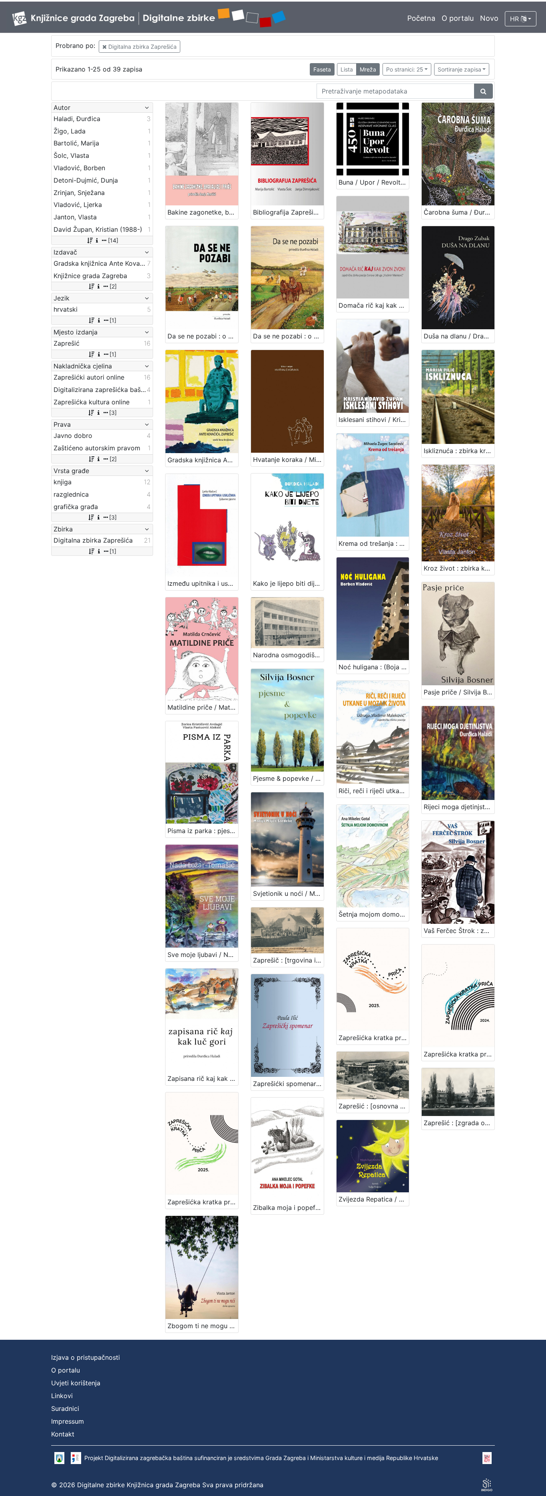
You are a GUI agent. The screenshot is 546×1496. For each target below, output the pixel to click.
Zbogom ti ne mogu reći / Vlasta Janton (202, 1326)
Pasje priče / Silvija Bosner (459, 692)
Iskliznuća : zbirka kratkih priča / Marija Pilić (459, 451)
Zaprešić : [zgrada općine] (459, 1123)
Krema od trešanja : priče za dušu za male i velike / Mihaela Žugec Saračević (374, 543)
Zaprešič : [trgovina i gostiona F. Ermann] (288, 960)
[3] (113, 412)
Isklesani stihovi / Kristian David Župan (374, 420)
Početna (421, 18)
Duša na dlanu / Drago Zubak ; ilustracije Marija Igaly (459, 336)
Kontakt (62, 1434)
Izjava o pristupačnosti (85, 1357)
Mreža (368, 69)
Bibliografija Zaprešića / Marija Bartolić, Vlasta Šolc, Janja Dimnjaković (288, 212)
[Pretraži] (483, 91)
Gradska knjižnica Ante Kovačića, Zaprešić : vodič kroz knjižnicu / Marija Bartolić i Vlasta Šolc (202, 460)
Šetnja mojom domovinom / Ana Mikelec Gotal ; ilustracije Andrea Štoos (374, 914)
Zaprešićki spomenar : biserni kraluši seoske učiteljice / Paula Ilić (288, 1084)
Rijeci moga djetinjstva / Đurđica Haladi (459, 807)
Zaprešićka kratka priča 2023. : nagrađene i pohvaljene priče (374, 1038)
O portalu (458, 18)
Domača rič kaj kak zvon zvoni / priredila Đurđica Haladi (374, 305)
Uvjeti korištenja (75, 1383)
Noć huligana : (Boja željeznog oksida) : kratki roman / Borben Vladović (374, 667)
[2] (113, 286)
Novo (489, 18)
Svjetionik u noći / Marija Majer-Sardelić (288, 893)
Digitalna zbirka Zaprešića (142, 46)
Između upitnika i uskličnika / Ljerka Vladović (202, 583)
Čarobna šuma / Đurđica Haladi (459, 212)
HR (515, 19)
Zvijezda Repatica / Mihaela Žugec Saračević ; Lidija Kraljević (374, 1199)
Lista (347, 69)
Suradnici (65, 1408)
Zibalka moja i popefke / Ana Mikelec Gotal (288, 1208)
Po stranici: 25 (404, 69)
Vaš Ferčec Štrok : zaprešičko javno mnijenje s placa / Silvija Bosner (459, 931)
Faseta (322, 69)
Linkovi (62, 1396)
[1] (113, 320)
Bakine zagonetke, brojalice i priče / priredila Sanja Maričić (202, 212)
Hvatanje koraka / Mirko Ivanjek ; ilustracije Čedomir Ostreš (288, 460)
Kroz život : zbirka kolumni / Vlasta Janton (459, 568)
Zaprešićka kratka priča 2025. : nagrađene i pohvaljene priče (202, 1202)
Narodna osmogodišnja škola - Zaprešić (288, 655)
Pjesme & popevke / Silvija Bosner (288, 778)
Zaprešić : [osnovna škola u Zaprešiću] (374, 1106)
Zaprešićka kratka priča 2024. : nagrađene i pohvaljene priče (459, 1054)
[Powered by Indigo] (487, 1485)
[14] (113, 240)
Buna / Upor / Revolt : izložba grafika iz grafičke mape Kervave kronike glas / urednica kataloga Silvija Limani (374, 182)
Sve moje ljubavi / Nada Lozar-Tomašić (202, 955)
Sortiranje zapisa (459, 69)
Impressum (67, 1421)
